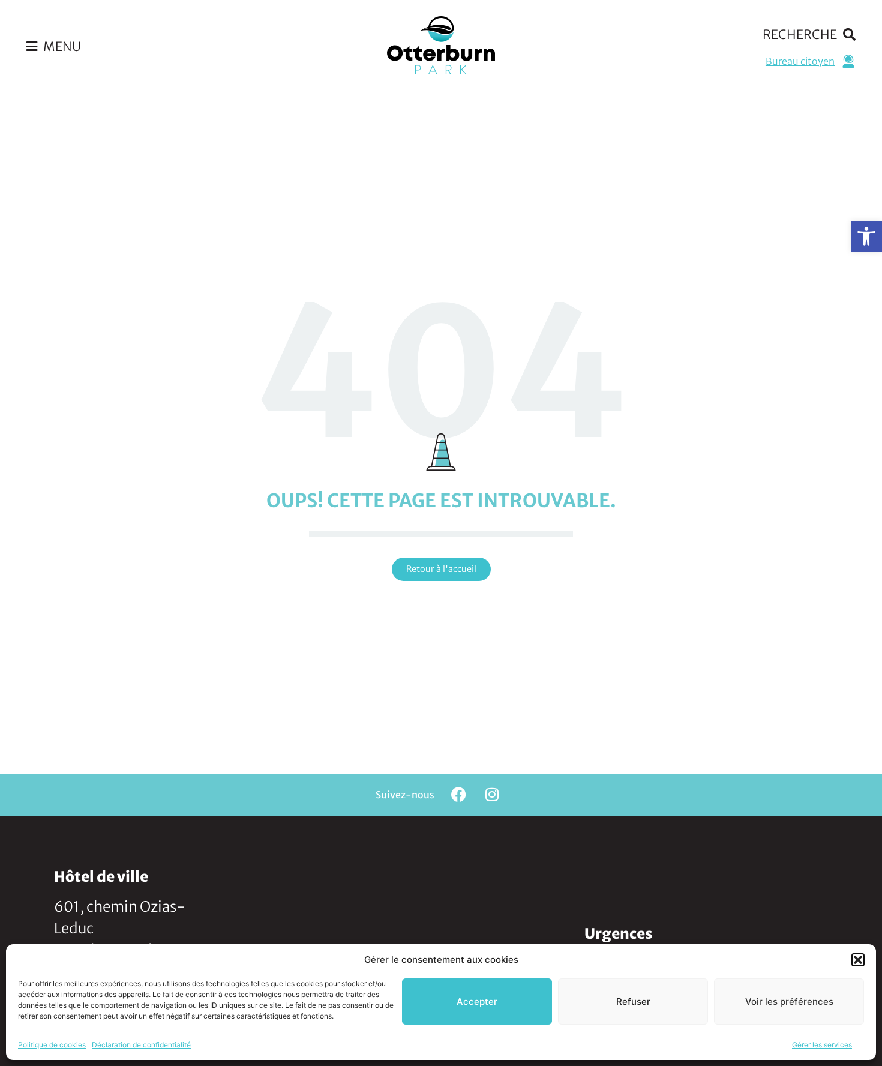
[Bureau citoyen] (848, 61)
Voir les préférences (789, 1001)
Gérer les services (822, 1044)
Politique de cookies (52, 1044)
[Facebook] (459, 795)
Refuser (633, 1001)
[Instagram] (492, 795)
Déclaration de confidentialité (141, 1044)
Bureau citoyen (800, 61)
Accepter (477, 1001)
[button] (866, 236)
